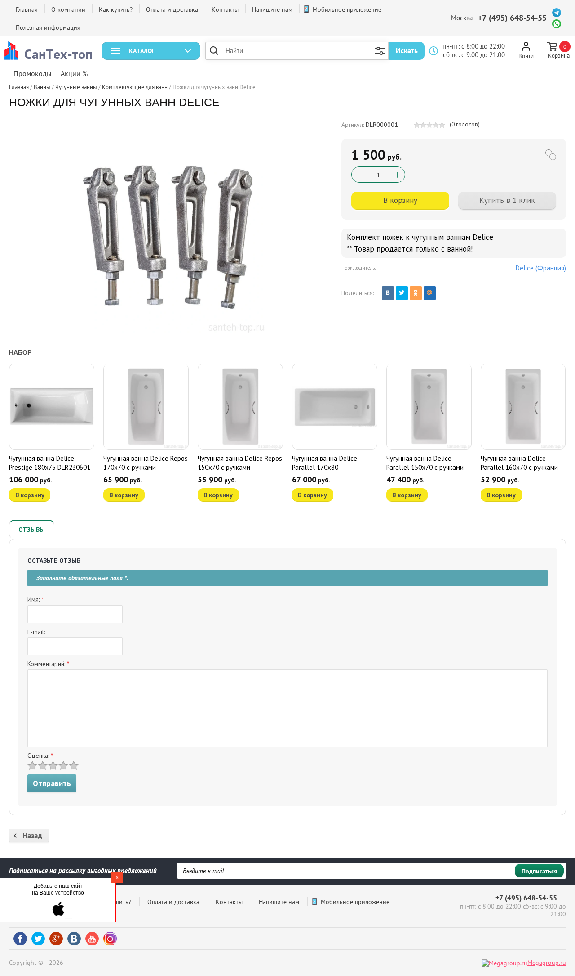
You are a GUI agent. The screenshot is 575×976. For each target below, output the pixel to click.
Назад (32, 836)
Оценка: (40, 755)
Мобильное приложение (347, 9)
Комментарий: (48, 664)
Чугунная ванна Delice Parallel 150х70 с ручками (425, 463)
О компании (68, 9)
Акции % (74, 73)
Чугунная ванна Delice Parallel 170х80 (324, 463)
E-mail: (36, 632)
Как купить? (116, 9)
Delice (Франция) (541, 268)
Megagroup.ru (546, 962)
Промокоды (32, 73)
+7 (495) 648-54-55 (512, 18)
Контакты (225, 9)
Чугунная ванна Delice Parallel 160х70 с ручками (519, 463)
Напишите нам (272, 9)
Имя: (35, 599)
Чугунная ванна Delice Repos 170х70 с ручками (145, 463)
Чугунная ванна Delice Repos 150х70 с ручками (240, 463)
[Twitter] (402, 293)
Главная (27, 9)
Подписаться (539, 871)
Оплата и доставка (172, 9)
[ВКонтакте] (388, 293)
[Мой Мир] (430, 293)
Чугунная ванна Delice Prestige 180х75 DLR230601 (49, 463)
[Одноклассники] (416, 293)
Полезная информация (48, 27)
